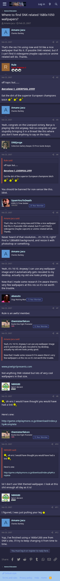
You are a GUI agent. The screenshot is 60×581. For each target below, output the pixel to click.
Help (36, 577)
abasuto (16, 296)
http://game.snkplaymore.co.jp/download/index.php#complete (29, 474)
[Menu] (4, 4)
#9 (57, 396)
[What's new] (50, 4)
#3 (57, 120)
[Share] (53, 42)
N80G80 (15, 384)
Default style (10, 573)
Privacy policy (26, 577)
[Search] (56, 4)
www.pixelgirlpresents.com (17, 366)
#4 (57, 154)
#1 (57, 42)
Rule (13, 64)
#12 (56, 532)
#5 (57, 212)
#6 (57, 263)
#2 (57, 77)
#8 (57, 333)
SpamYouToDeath (21, 200)
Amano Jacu (9, 23)
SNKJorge (16, 142)
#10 (56, 444)
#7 (57, 308)
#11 (56, 507)
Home (44, 577)
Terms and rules (9, 577)
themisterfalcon (20, 321)
